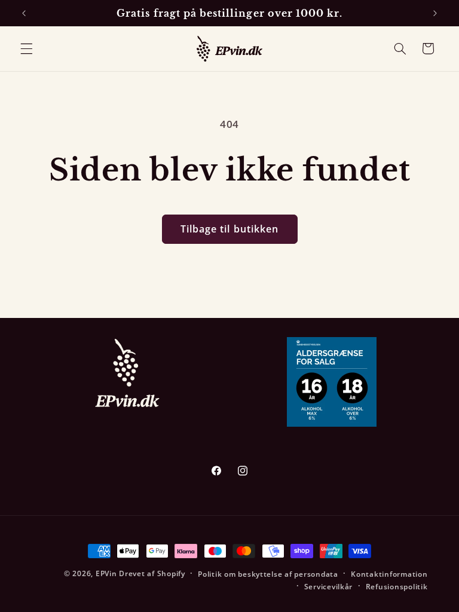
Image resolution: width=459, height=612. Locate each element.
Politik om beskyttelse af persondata (268, 574)
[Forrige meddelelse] (24, 13)
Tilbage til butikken (229, 228)
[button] (26, 48)
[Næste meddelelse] (435, 13)
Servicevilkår (328, 586)
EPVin (106, 573)
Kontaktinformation (389, 574)
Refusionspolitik (397, 586)
